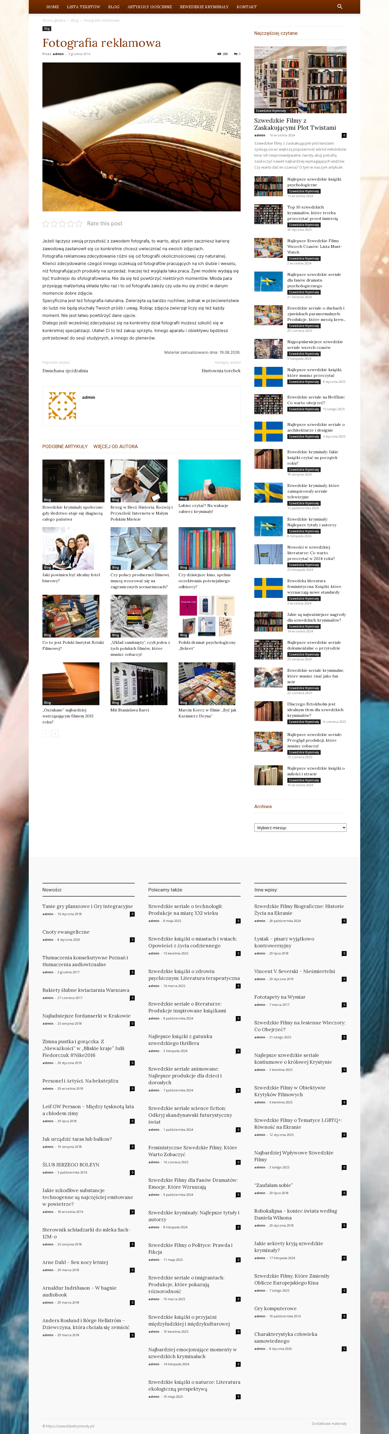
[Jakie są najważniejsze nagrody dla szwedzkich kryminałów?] (268, 622)
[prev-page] (46, 733)
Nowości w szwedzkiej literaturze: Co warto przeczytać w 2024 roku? (311, 553)
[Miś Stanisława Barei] (141, 683)
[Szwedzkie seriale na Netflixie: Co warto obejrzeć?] (268, 404)
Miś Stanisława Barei (129, 710)
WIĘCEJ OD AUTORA (115, 446)
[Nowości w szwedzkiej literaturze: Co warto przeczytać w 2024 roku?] (268, 554)
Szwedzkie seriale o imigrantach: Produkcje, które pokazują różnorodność (186, 1285)
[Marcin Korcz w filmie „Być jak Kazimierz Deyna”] (210, 683)
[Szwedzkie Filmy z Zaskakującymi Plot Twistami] (300, 79)
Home (52, 6)
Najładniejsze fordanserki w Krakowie (86, 1016)
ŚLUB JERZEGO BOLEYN (70, 1165)
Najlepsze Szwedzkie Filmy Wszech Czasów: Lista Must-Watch (314, 246)
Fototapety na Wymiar (280, 997)
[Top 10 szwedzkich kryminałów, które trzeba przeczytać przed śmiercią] (268, 214)
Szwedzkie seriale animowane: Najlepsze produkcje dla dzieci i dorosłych (185, 1076)
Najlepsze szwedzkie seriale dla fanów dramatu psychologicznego (314, 280)
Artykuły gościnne (150, 6)
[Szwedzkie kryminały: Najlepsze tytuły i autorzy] (268, 526)
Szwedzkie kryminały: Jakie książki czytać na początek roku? (312, 457)
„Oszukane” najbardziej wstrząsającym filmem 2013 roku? (67, 716)
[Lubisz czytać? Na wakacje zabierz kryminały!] (210, 480)
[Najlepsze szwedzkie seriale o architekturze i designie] (268, 432)
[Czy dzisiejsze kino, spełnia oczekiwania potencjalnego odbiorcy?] (210, 548)
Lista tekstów (83, 6)
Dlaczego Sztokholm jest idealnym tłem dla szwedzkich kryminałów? (315, 709)
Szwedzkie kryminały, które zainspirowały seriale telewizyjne (313, 491)
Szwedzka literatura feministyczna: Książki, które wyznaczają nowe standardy (314, 586)
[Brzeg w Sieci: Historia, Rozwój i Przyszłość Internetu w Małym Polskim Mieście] (141, 481)
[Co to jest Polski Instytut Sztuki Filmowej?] (73, 616)
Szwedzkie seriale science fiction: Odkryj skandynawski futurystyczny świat (190, 1115)
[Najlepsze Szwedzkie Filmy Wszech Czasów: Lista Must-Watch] (268, 248)
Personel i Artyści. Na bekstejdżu (80, 1081)
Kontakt (247, 6)
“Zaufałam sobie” (273, 1185)
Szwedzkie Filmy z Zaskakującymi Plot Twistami (295, 124)
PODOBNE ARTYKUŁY (65, 446)
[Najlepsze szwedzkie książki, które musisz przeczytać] (268, 377)
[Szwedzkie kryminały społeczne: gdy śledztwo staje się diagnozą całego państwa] (73, 481)
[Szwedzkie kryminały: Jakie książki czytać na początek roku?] (268, 459)
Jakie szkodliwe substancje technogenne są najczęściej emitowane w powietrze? (87, 1197)
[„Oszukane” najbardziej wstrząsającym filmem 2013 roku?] (73, 683)
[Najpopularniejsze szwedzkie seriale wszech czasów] (268, 349)
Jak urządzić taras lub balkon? (77, 1139)
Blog (114, 6)
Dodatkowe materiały (329, 1423)
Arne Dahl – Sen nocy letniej (75, 1262)
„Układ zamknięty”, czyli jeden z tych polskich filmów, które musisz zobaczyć (140, 648)
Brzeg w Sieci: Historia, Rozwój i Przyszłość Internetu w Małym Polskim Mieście (141, 513)
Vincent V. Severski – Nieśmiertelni (294, 971)
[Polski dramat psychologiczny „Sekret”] (210, 616)
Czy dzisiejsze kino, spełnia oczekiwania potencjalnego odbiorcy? (204, 580)
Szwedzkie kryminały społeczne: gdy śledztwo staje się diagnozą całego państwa (72, 513)
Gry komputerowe (275, 1308)
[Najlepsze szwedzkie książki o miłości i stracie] (268, 775)
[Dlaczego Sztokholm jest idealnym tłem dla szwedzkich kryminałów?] (268, 711)
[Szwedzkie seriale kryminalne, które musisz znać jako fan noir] (268, 677)
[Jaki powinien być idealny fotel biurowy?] (73, 548)
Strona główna (53, 20)
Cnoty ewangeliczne (66, 932)
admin (58, 54)
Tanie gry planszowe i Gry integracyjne (87, 906)
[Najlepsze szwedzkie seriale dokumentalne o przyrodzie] (268, 650)
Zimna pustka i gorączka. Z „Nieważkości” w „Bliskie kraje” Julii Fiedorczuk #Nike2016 (83, 1048)
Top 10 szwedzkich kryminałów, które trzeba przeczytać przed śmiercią (312, 213)
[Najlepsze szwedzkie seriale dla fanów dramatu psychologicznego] (268, 282)
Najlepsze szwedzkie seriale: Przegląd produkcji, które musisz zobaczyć (314, 740)
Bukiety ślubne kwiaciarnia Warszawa (85, 990)
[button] (340, 7)
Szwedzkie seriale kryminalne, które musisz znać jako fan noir (315, 676)
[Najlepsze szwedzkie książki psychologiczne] (268, 186)
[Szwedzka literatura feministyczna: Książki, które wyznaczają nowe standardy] (268, 588)
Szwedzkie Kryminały (204, 6)
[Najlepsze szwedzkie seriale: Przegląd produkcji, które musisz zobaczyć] (268, 742)
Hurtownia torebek (221, 370)
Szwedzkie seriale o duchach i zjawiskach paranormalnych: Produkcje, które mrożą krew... (316, 314)
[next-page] (55, 733)
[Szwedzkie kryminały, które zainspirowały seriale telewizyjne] (268, 493)
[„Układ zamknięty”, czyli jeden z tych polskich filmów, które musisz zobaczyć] (141, 616)
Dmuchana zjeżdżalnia (65, 370)
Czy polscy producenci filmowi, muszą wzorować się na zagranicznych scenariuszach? (139, 580)
